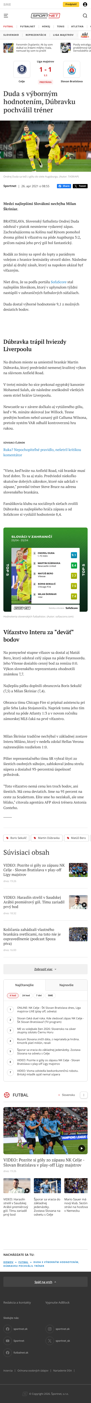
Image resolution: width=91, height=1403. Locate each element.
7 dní (39, 995)
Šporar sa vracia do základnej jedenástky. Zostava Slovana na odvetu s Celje (47, 1206)
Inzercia (7, 1370)
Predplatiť (71, 4)
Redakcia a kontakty (17, 1302)
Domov (8, 1262)
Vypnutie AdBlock (58, 1302)
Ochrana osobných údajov (32, 1370)
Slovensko (68, 1095)
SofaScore (58, 282)
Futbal (23, 1262)
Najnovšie (66, 985)
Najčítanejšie (24, 985)
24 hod (26, 995)
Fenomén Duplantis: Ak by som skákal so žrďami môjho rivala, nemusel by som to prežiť (34, 47)
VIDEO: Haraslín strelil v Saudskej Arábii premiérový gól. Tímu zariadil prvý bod (15, 1206)
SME (50, 995)
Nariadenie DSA (62, 1370)
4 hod (13, 995)
